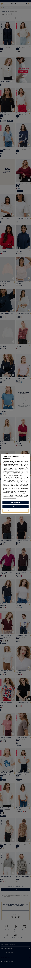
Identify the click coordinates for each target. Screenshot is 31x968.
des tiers (15, 480)
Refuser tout (15, 507)
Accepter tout (15, 502)
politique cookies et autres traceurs (15, 497)
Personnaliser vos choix (15, 511)
